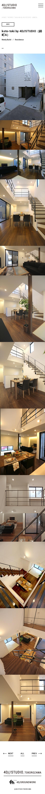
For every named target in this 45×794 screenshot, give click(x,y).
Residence (19, 40)
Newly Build (6, 40)
